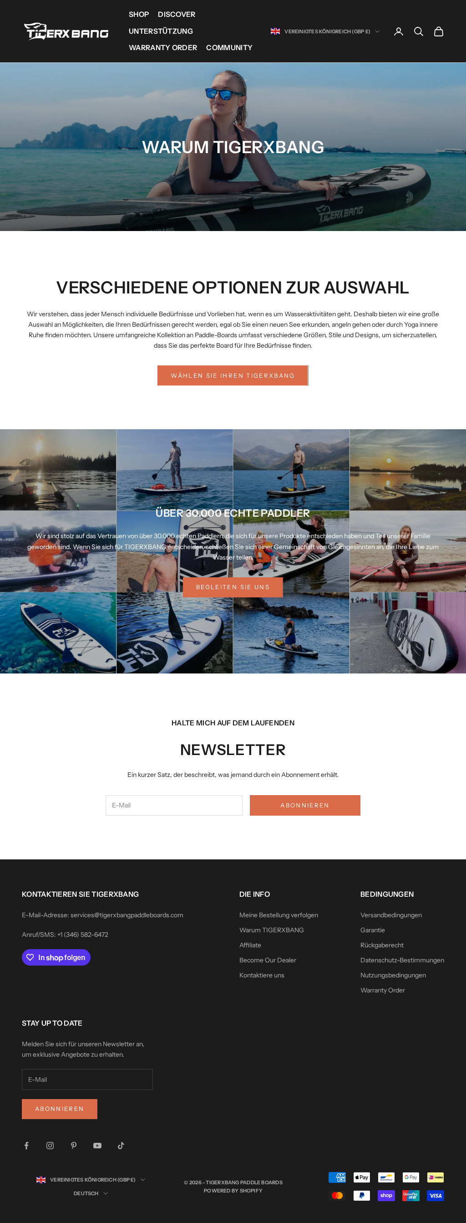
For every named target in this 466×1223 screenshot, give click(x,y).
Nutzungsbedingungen (393, 975)
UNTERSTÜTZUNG (161, 31)
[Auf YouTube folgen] (97, 1145)
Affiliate (250, 945)
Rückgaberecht (382, 945)
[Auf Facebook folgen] (26, 1145)
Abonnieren (304, 805)
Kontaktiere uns (261, 975)
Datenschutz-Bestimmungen (402, 960)
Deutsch (86, 1193)
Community (229, 47)
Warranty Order (163, 47)
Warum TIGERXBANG (271, 930)
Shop (139, 14)
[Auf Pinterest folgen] (73, 1145)
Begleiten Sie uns (233, 587)
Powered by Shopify (233, 1190)
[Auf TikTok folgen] (121, 1145)
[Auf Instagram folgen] (50, 1145)
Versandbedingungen (391, 915)
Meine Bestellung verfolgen (278, 915)
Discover (177, 14)
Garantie (372, 930)
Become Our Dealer (267, 960)
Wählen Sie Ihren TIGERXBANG (233, 375)
